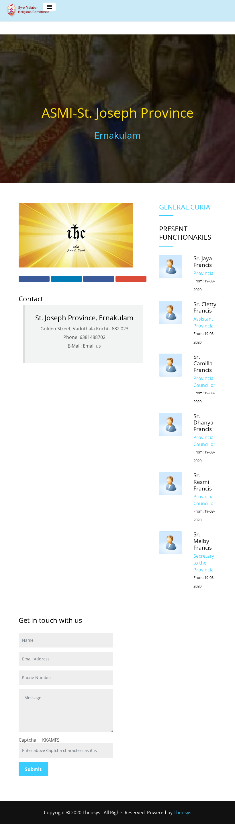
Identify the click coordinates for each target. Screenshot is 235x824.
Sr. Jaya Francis (202, 262)
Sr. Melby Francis (202, 541)
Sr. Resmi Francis (202, 482)
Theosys (182, 812)
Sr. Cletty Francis (204, 307)
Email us (92, 346)
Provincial (204, 273)
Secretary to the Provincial (204, 563)
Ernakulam (117, 135)
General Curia (184, 207)
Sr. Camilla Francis (203, 363)
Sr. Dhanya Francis (203, 422)
